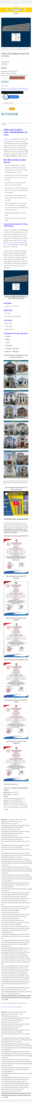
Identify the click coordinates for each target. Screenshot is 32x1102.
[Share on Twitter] (8, 114)
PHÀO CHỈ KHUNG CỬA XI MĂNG (19, 49)
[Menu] (7, 10)
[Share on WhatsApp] (2, 114)
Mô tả (3, 124)
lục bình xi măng (8, 242)
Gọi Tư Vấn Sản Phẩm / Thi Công (13, 92)
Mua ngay (5, 81)
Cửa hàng (12, 48)
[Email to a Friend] (11, 114)
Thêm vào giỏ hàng (17, 78)
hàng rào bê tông (18, 242)
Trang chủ (4, 48)
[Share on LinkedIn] (16, 114)
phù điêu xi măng (21, 240)
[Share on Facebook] (5, 114)
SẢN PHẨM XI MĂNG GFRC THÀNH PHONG (17, 90)
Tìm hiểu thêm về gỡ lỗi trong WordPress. (11, 1006)
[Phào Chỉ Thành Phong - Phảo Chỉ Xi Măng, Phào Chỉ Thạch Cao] (16, 6)
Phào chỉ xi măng (9, 139)
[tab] (16, 124)
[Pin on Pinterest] (13, 114)
